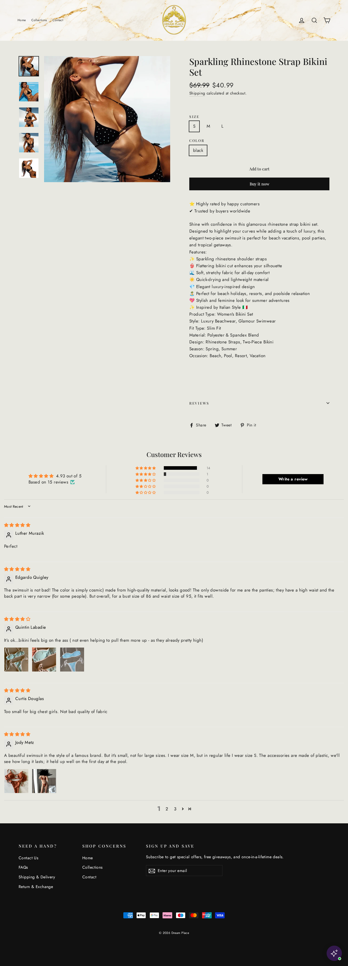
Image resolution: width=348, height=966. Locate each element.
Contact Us (28, 858)
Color (197, 140)
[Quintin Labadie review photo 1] (16, 659)
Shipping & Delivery (37, 877)
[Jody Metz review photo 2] (44, 781)
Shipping (197, 93)
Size (194, 116)
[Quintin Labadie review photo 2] (44, 659)
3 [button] (175, 809)
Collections (39, 20)
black (198, 150)
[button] (146, 468)
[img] (17, 525)
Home (22, 20)
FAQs (23, 867)
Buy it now (259, 183)
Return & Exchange (36, 887)
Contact (57, 20)
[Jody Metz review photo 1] (16, 781)
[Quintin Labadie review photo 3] (72, 659)
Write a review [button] (293, 479)
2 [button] (167, 809)
